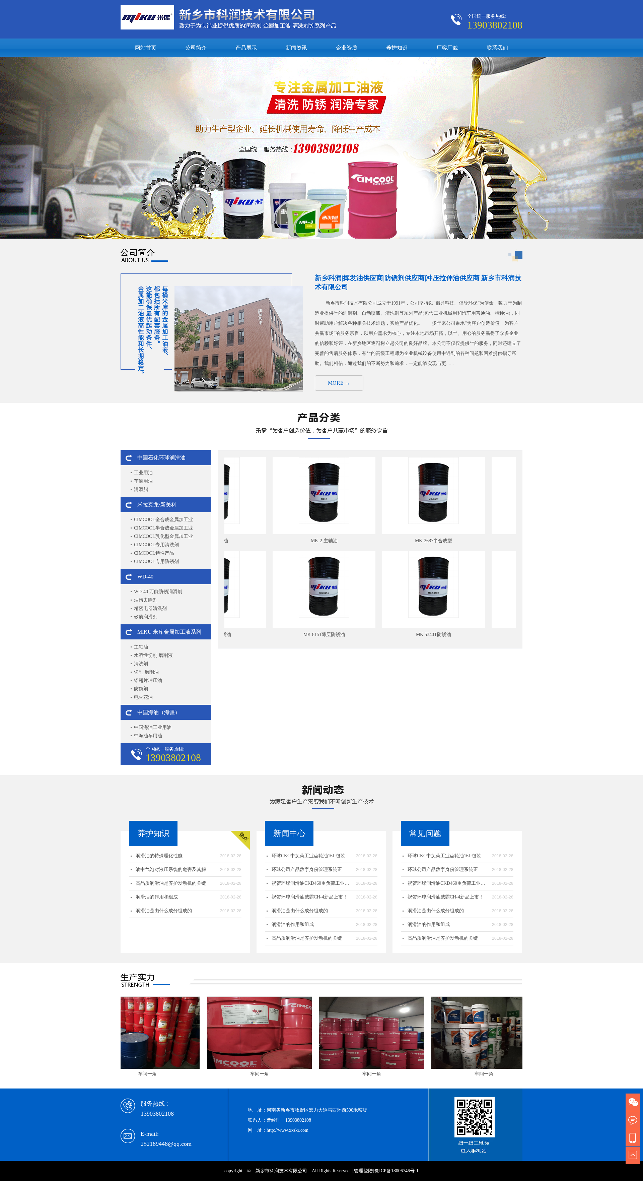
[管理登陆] (363, 1170)
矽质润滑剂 (145, 616)
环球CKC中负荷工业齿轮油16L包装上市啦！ (311, 855)
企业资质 (346, 48)
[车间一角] (200, 1032)
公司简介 (196, 48)
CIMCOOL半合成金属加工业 (163, 528)
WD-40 (145, 576)
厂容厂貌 (447, 48)
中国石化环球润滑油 (161, 457)
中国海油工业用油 (152, 727)
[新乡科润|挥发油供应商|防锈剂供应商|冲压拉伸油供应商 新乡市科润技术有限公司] (321, 237)
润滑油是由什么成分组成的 (164, 910)
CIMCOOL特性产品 (154, 553)
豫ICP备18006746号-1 (396, 1170)
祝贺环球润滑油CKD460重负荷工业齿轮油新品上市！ (311, 883)
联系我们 (497, 48)
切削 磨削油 (146, 672)
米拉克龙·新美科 (156, 504)
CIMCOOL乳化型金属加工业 (163, 536)
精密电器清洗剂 (150, 608)
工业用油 (143, 472)
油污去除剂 (145, 600)
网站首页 (145, 48)
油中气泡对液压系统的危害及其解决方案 (175, 869)
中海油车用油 (148, 735)
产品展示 (246, 48)
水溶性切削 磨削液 (153, 655)
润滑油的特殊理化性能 (159, 855)
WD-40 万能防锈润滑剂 (158, 591)
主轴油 (141, 646)
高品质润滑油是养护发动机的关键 (171, 883)
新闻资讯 (296, 48)
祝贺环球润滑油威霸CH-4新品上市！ (310, 896)
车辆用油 (143, 481)
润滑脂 (141, 489)
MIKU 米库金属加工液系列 (169, 632)
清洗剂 (141, 663)
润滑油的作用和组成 (157, 896)
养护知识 (397, 48)
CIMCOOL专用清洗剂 (156, 544)
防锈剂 (141, 688)
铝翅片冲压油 (148, 680)
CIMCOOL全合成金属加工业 (163, 519)
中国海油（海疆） (158, 712)
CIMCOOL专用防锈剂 (156, 561)
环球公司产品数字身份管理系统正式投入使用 (311, 869)
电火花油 (143, 697)
